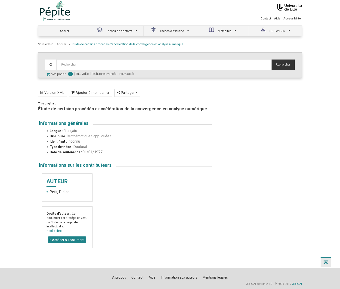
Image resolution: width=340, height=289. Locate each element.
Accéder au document (68, 240)
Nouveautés (127, 73)
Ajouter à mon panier (92, 92)
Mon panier (60, 73)
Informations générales (64, 123)
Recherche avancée (104, 73)
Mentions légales (215, 277)
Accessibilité (292, 18)
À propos (119, 277)
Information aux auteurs (179, 277)
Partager (128, 92)
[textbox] (164, 65)
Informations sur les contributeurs (75, 165)
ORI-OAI (297, 284)
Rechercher (283, 64)
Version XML (53, 92)
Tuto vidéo (82, 73)
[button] (326, 262)
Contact (266, 18)
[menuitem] (64, 31)
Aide (277, 18)
